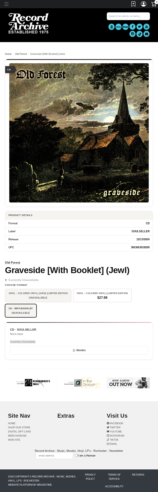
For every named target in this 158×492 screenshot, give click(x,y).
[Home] (28, 23)
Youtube (115, 431)
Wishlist (81, 350)
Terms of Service (114, 476)
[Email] (146, 33)
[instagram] (132, 33)
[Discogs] (125, 26)
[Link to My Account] (144, 4)
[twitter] (139, 26)
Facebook (116, 423)
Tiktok (113, 439)
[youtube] (146, 26)
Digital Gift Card (19, 431)
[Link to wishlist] (133, 4)
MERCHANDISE (17, 435)
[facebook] (132, 26)
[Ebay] (118, 26)
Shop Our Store (19, 427)
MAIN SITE (14, 439)
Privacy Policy (90, 476)
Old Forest (21, 54)
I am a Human (86, 455)
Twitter (115, 427)
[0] (154, 5)
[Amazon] (111, 26)
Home (8, 54)
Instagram (116, 435)
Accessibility (114, 486)
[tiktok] (139, 34)
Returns (138, 474)
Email (113, 444)
